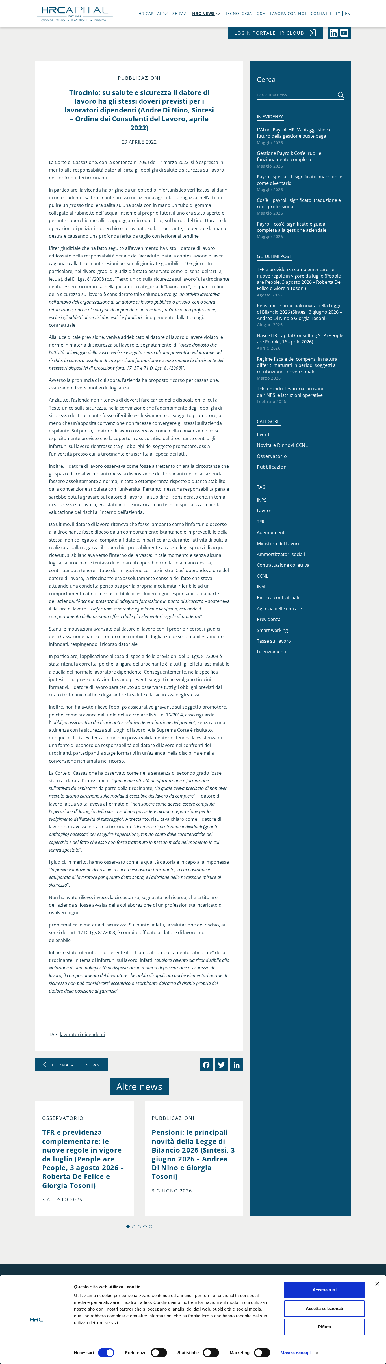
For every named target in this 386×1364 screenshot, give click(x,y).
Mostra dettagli (296, 1352)
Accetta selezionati (324, 1308)
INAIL (262, 587)
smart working (272, 630)
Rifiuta (324, 1326)
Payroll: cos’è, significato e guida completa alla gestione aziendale (291, 227)
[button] (128, 1226)
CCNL (262, 576)
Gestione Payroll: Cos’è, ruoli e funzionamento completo (289, 156)
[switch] (159, 1352)
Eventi (264, 434)
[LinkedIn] (236, 1064)
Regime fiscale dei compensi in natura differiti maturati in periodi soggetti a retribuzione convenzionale (297, 365)
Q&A (261, 13)
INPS (262, 500)
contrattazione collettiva (283, 565)
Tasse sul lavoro (274, 641)
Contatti (321, 13)
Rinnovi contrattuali (278, 597)
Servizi (180, 13)
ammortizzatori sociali (281, 554)
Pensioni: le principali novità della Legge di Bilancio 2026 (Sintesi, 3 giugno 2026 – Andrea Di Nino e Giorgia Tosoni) (299, 311)
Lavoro (264, 511)
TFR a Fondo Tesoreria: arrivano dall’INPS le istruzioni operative (291, 392)
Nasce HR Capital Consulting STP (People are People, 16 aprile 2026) (300, 338)
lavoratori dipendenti (82, 1034)
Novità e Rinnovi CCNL (282, 445)
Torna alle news (75, 1065)
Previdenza (269, 619)
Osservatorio (63, 1118)
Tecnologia (238, 13)
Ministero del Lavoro (279, 543)
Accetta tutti (325, 1289)
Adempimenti (271, 532)
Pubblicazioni (139, 78)
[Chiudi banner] (377, 1284)
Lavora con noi (288, 13)
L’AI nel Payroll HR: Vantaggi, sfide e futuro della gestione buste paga (294, 133)
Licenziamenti (271, 652)
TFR (260, 522)
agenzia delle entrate (279, 608)
